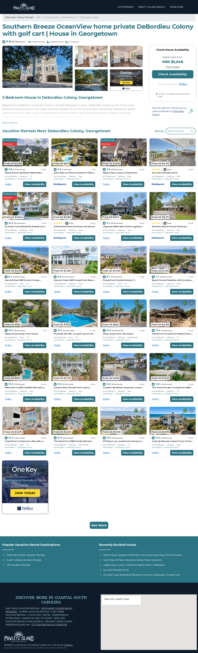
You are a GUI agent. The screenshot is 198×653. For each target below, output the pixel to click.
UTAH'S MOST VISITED (39, 614)
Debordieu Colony (89, 17)
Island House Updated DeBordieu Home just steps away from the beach (142, 555)
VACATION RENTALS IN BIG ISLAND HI (24, 621)
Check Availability (172, 74)
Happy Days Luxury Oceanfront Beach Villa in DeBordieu (134, 565)
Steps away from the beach (118, 333)
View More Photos (16, 83)
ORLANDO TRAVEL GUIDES (58, 621)
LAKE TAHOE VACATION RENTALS (22, 608)
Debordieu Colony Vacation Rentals (26, 555)
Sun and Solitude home (164, 172)
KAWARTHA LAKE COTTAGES (37, 618)
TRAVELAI (68, 645)
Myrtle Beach (69, 17)
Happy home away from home (21, 333)
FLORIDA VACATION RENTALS (34, 611)
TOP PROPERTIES (126, 7)
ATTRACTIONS (176, 7)
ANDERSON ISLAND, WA (17, 624)
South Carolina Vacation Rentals (24, 560)
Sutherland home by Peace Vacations (74, 226)
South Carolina (51, 17)
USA (38, 17)
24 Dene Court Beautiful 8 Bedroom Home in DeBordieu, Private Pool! (141, 574)
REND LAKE (59, 618)
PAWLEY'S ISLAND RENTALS (151, 7)
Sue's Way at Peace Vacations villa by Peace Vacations (132, 560)
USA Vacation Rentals (18, 565)
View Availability (35, 184)
